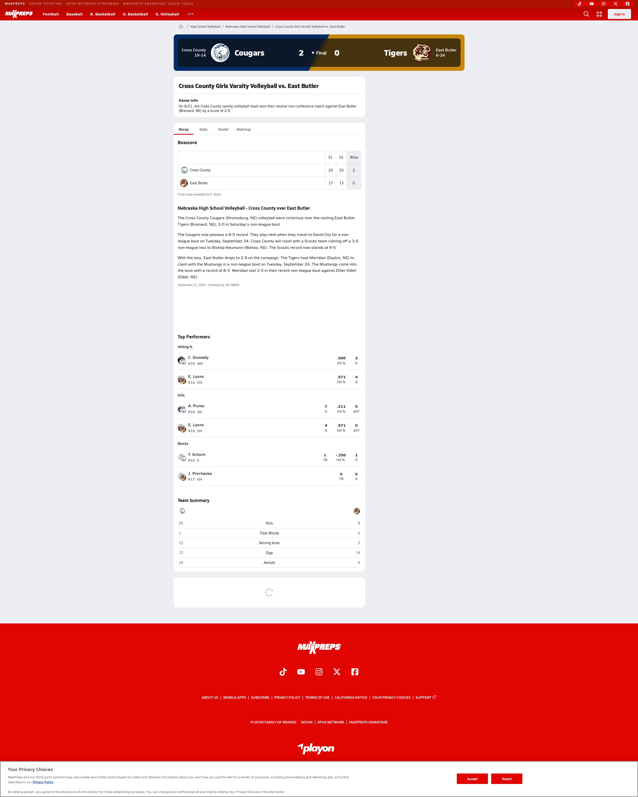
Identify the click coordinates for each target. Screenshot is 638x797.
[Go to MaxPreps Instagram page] (319, 672)
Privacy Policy (287, 697)
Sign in (619, 13)
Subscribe (260, 697)
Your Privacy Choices (391, 697)
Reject (507, 778)
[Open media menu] (599, 13)
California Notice (351, 697)
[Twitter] (615, 3)
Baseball (74, 14)
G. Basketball (135, 14)
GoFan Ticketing (46, 3)
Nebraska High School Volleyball (248, 26)
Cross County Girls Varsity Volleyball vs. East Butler (310, 26)
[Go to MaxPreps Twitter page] (337, 672)
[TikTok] (579, 3)
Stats (203, 129)
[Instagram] (603, 3)
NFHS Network (331, 721)
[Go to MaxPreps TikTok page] (283, 672)
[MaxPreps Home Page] (181, 26)
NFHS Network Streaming (93, 3)
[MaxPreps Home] (19, 14)
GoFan (307, 721)
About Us (210, 697)
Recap (184, 129)
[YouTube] (591, 3)
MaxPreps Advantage (368, 721)
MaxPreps (15, 3)
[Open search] (586, 13)
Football (51, 14)
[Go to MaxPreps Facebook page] (355, 672)
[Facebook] (627, 3)
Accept (472, 778)
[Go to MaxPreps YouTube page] (301, 672)
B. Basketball (102, 14)
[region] (319, 779)
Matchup (244, 129)
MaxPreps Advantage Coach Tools (158, 3)
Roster (223, 129)
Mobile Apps (234, 697)
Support (423, 697)
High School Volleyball (205, 26)
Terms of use (317, 697)
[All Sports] (190, 13)
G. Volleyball (167, 14)
